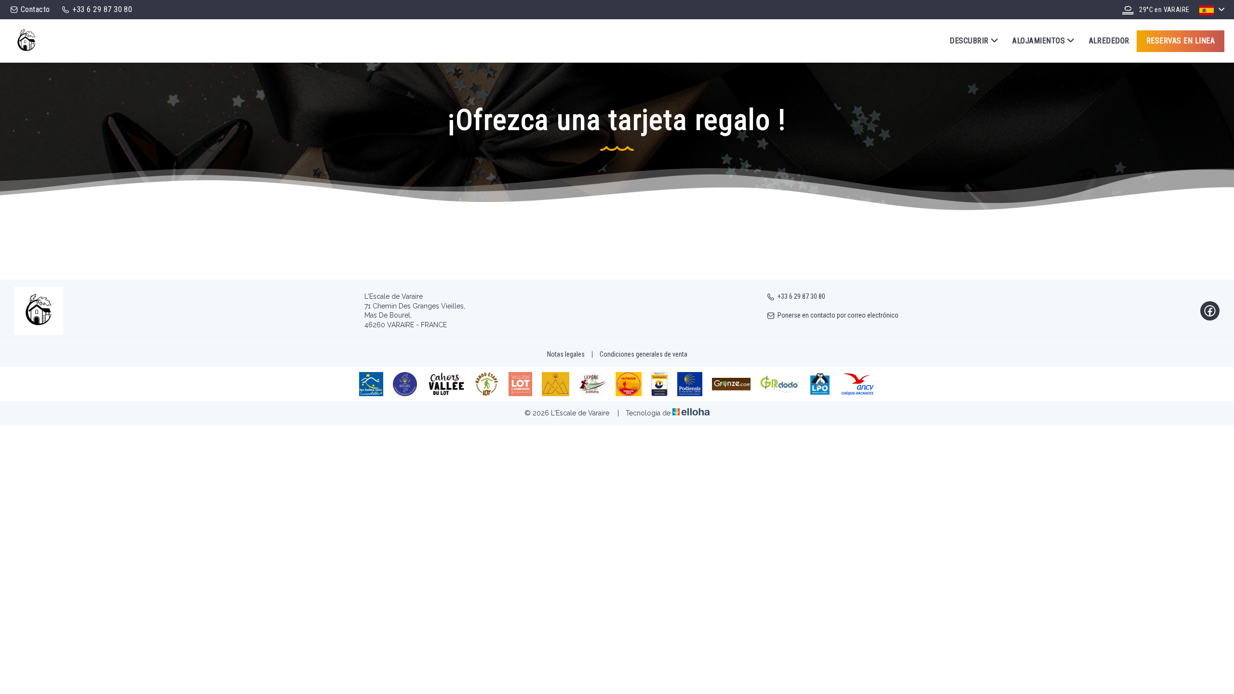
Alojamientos (1038, 40)
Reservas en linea (1180, 40)
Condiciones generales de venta (643, 354)
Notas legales (566, 354)
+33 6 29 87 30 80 (801, 296)
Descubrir (969, 40)
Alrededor (1109, 40)
